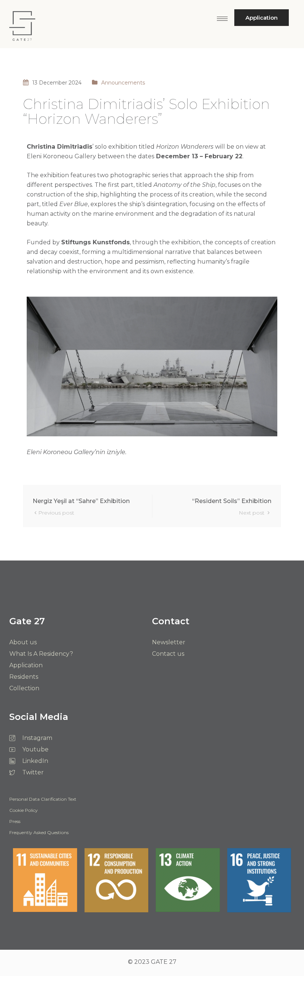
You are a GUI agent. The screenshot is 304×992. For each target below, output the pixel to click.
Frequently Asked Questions (39, 832)
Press (14, 821)
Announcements (123, 82)
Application (261, 17)
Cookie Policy (23, 810)
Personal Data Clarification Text (42, 799)
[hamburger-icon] (222, 19)
